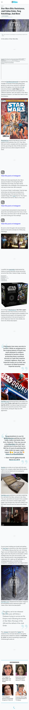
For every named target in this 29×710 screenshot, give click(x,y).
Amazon (6, 632)
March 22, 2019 (14, 460)
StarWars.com (5, 401)
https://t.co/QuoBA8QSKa (14, 454)
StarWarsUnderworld (12, 81)
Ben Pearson (5, 15)
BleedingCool (4, 140)
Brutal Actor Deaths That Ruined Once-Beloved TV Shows (20, 678)
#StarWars (11, 444)
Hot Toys (5, 548)
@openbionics (9, 438)
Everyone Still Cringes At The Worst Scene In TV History (21, 698)
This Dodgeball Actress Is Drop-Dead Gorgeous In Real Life (7, 698)
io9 (23, 87)
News (2, 6)
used (14, 196)
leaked (19, 632)
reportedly (12, 269)
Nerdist (3, 467)
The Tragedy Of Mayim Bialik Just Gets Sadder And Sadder (6, 679)
